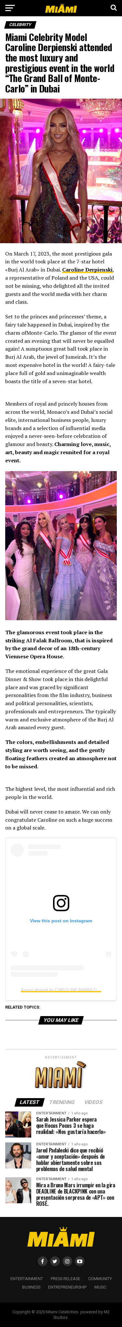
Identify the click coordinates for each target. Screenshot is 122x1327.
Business (31, 1287)
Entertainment (26, 1278)
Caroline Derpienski (87, 269)
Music (100, 1287)
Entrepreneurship (67, 1287)
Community (100, 1278)
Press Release (65, 1278)
